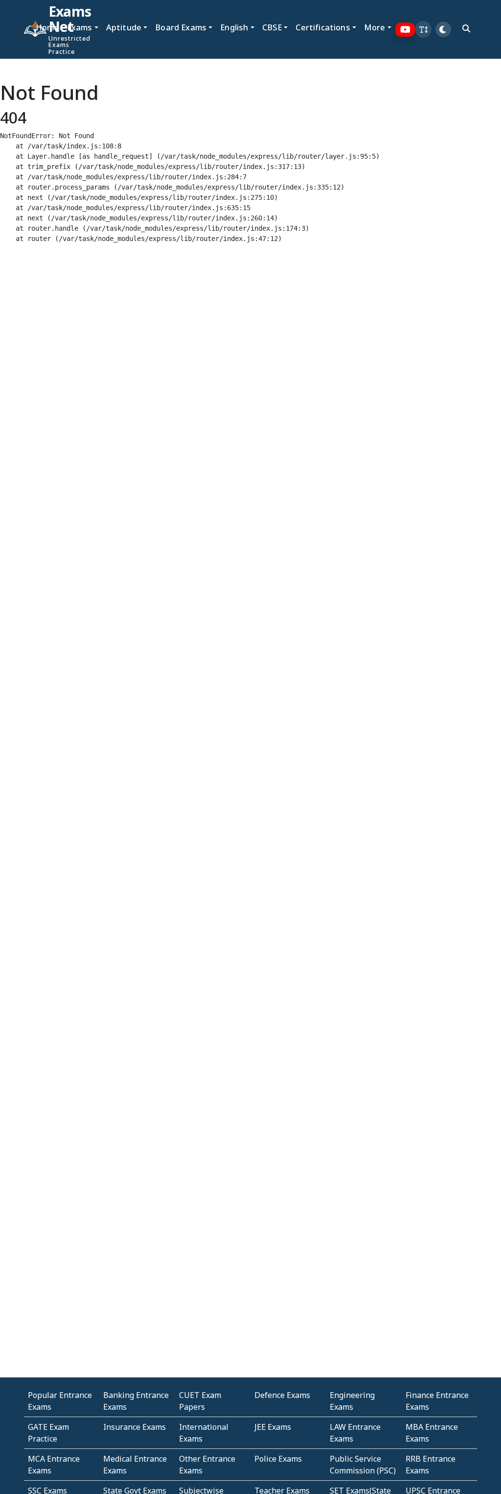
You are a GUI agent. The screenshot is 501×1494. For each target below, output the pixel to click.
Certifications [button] (323, 27)
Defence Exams (282, 1395)
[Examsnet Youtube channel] (405, 30)
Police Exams (278, 1458)
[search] (466, 28)
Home (47, 27)
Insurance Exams (134, 1427)
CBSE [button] (272, 27)
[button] (423, 29)
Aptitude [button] (123, 27)
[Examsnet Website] (27, 29)
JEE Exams (272, 1427)
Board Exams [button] (180, 27)
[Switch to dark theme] (443, 29)
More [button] (375, 27)
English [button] (234, 27)
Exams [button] (79, 27)
